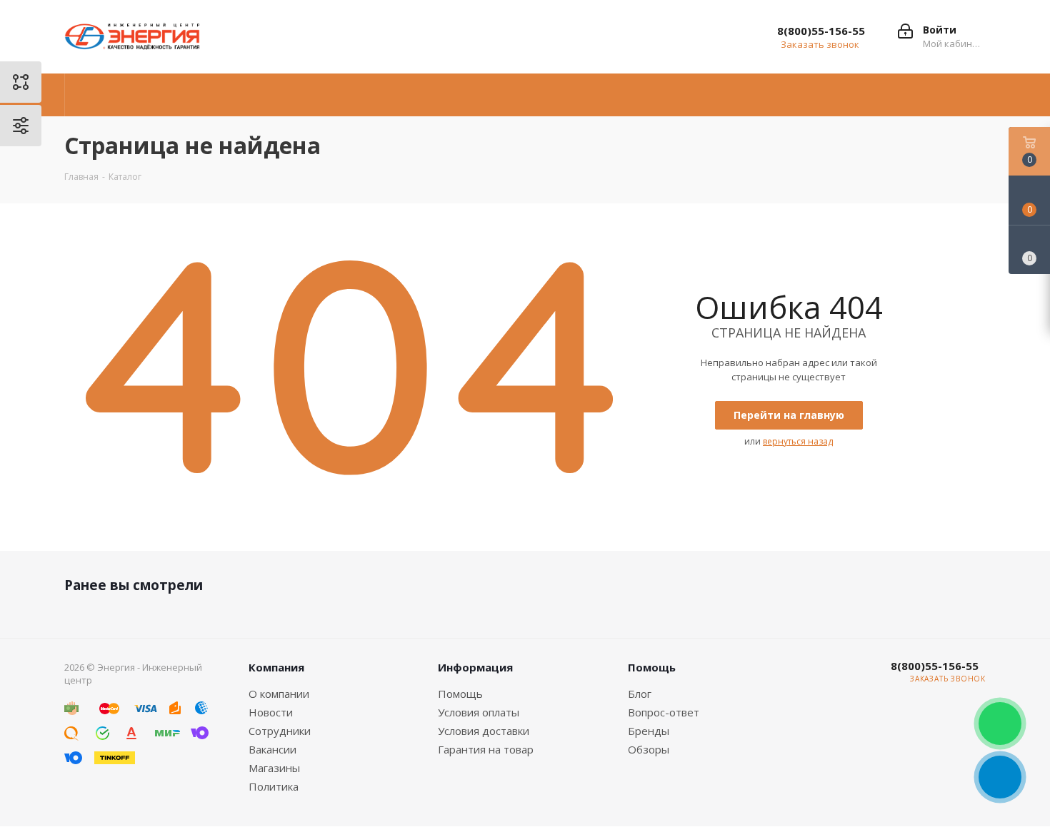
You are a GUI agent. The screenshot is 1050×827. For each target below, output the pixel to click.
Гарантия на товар (486, 749)
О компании (279, 693)
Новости (271, 712)
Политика (274, 786)
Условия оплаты (478, 712)
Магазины (274, 768)
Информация (475, 667)
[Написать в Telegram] (1000, 777)
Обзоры (648, 749)
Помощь (460, 693)
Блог (639, 693)
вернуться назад (798, 441)
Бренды (648, 731)
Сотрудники (280, 731)
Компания (276, 667)
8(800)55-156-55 (821, 30)
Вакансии (272, 749)
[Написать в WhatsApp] (1000, 723)
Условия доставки (483, 731)
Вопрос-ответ (663, 712)
